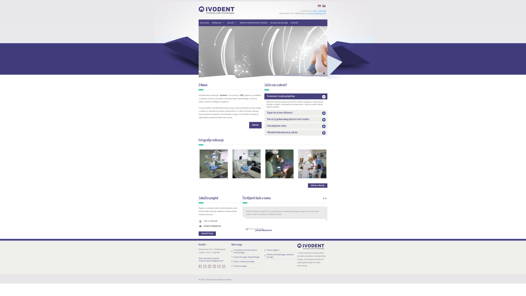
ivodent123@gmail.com (316, 13)
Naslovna (204, 23)
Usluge (230, 23)
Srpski (319, 4)
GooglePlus (214, 264)
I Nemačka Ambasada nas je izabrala (282, 132)
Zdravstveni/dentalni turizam (253, 23)
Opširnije (255, 125)
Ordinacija (216, 23)
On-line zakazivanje (279, 23)
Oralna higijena (272, 250)
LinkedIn (209, 264)
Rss (223, 264)
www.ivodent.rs (213, 258)
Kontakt (294, 23)
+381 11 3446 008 (319, 11)
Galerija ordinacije (318, 185)
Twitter (205, 264)
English (324, 4)
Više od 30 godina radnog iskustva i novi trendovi (288, 119)
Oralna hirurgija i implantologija (246, 257)
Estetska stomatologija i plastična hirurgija (280, 255)
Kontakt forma (207, 234)
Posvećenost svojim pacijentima (281, 96)
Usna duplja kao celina (276, 126)
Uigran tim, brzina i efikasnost (280, 113)
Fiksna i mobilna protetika (244, 261)
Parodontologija (240, 266)
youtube (219, 264)
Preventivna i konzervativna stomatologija (245, 251)
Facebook (200, 264)
